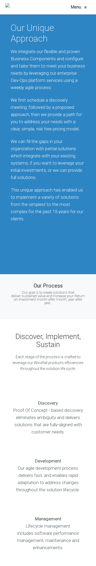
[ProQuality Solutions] (7, 7)
